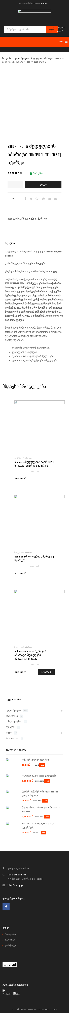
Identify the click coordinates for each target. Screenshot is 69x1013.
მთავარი (6, 58)
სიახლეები (12, 716)
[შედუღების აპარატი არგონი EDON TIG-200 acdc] (12, 808)
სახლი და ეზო (13, 721)
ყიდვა (43, 184)
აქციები (10, 727)
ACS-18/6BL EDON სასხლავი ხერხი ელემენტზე (38, 826)
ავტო (9, 732)
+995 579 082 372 (43, 3)
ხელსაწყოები (21, 58)
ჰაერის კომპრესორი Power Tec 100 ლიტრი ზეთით (40, 794)
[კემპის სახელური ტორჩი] (12, 761)
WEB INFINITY (52, 1009)
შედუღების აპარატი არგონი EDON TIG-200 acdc (41, 810)
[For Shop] (34, 12)
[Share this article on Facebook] (25, 199)
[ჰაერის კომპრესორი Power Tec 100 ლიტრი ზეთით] (12, 792)
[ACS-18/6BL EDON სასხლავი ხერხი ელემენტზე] (12, 824)
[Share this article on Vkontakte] (49, 199)
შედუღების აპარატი (42, 58)
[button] (61, 42)
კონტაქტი (11, 945)
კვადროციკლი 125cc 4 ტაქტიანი (39, 776)
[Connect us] (6, 907)
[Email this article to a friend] (55, 199)
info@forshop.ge (15, 885)
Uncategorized (12, 738)
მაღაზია (10, 940)
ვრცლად (46, 672)
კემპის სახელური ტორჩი (35, 760)
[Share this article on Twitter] (31, 199)
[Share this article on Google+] (37, 199)
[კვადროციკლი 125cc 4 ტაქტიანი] (12, 776)
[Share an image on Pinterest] (43, 199)
